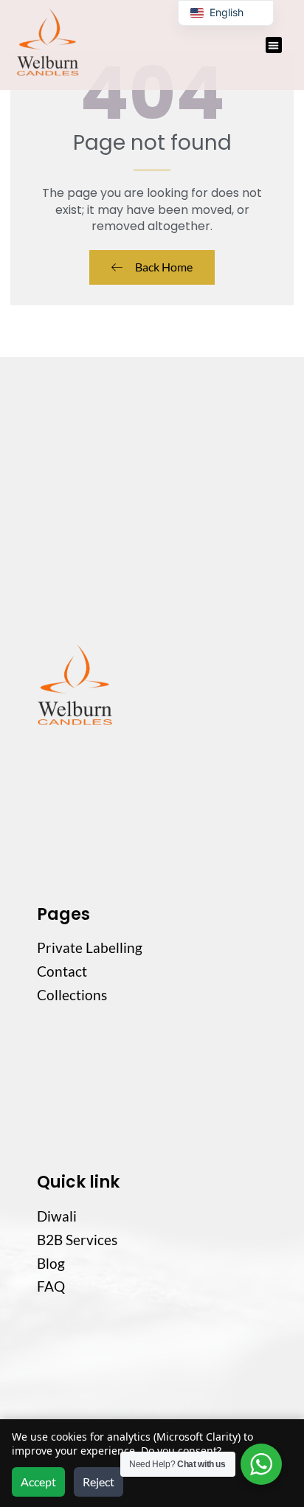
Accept (38, 1482)
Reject (98, 1482)
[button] (274, 45)
